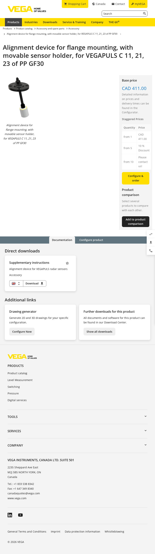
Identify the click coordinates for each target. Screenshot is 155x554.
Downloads (50, 22)
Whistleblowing (114, 531)
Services (14, 431)
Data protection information (82, 531)
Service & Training (74, 22)
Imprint (55, 531)
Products (13, 22)
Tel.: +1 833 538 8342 (21, 484)
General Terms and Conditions (27, 531)
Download (35, 283)
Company (97, 22)
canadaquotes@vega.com (24, 493)
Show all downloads (99, 331)
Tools (13, 417)
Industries (31, 22)
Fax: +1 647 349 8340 (21, 488)
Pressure (13, 393)
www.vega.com (17, 498)
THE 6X (114, 22)
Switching (14, 387)
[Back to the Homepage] (22, 356)
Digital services (17, 400)
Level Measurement (20, 380)
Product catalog (17, 373)
